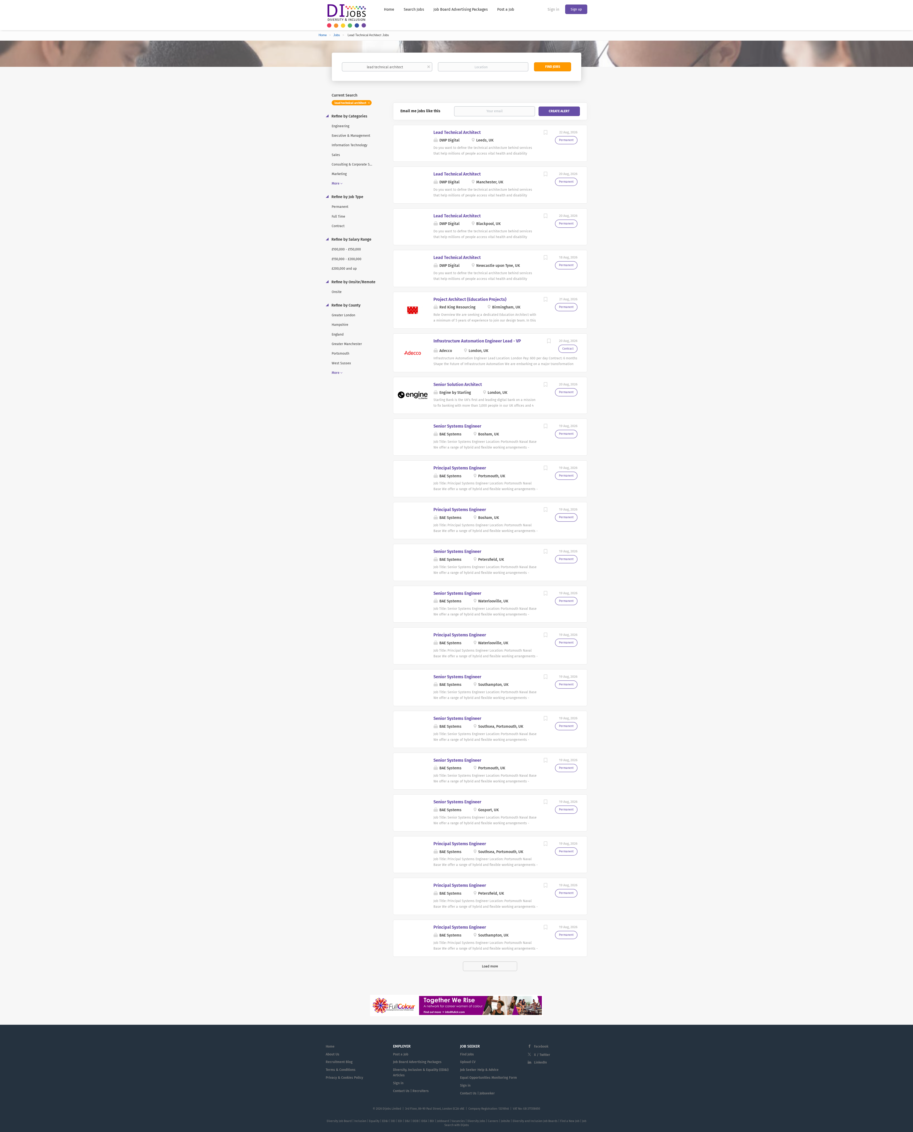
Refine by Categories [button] (348, 116)
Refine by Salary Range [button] (350, 239)
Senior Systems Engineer (457, 426)
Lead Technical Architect (457, 132)
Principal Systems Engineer (459, 468)
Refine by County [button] (345, 305)
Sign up (576, 9)
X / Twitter (542, 1055)
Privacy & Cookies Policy (344, 1078)
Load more (490, 966)
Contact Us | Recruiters (411, 1091)
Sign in (553, 9)
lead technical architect (350, 103)
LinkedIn (540, 1062)
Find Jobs (552, 67)
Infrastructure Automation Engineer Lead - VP (477, 341)
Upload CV (468, 1062)
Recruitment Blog (339, 1062)
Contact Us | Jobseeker (477, 1093)
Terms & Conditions (340, 1070)
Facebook (541, 1046)
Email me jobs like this (420, 111)
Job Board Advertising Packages (417, 1062)
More (336, 183)
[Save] (545, 133)
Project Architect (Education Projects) (469, 299)
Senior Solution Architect (457, 384)
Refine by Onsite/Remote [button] (352, 282)
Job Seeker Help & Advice (479, 1070)
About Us (332, 1054)
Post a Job (400, 1054)
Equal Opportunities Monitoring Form (488, 1078)
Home (323, 35)
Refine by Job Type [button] (346, 197)
